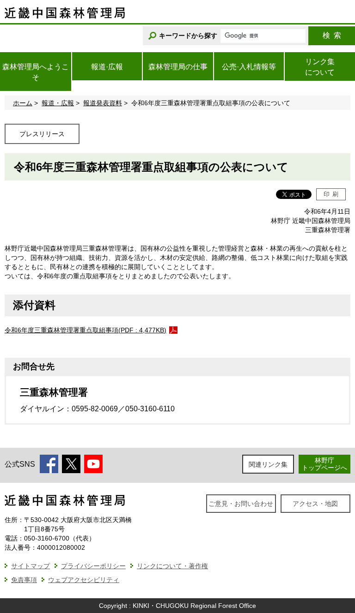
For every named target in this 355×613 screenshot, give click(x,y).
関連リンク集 (268, 464)
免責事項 (24, 579)
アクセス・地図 (315, 503)
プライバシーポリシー (93, 566)
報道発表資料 (102, 103)
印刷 (331, 194)
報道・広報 (58, 103)
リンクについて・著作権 (172, 566)
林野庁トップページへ (324, 464)
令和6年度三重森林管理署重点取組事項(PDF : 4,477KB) (85, 330)
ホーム (22, 103)
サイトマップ (30, 566)
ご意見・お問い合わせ (240, 503)
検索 (332, 35)
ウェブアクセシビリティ (83, 579)
